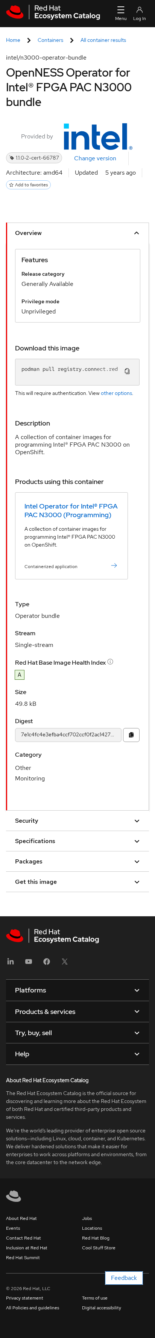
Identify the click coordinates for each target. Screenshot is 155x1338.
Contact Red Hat (23, 1238)
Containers (50, 40)
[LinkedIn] (10, 964)
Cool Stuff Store (98, 1248)
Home (13, 40)
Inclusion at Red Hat (26, 1248)
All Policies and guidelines (32, 1308)
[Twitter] (64, 964)
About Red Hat (21, 1218)
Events (13, 1228)
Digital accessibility (101, 1308)
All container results (103, 40)
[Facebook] (46, 964)
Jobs (87, 1218)
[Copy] (131, 735)
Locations (92, 1228)
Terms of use (95, 1298)
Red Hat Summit (23, 1258)
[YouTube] (28, 964)
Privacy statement (24, 1298)
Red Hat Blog (95, 1238)
